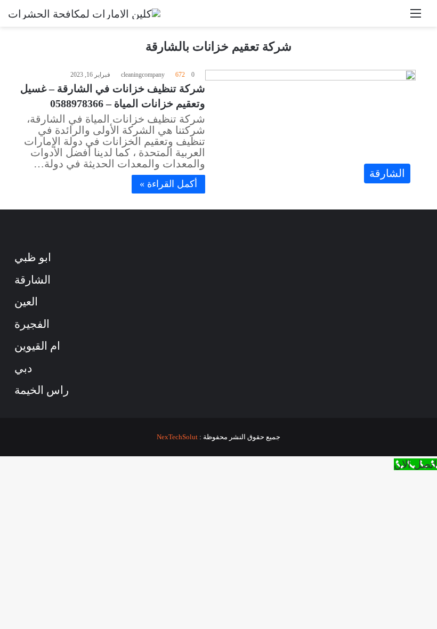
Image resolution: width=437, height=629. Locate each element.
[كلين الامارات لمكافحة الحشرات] (84, 13)
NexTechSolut (177, 437)
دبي (23, 368)
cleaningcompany (143, 74)
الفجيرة (32, 324)
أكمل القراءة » (168, 184)
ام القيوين (37, 346)
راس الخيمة (41, 390)
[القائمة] (415, 17)
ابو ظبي (32, 257)
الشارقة (32, 279)
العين (26, 301)
